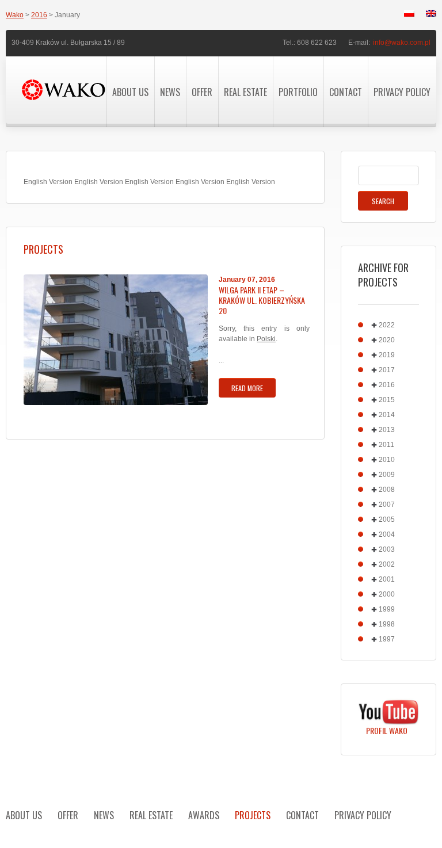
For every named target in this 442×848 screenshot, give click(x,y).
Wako (15, 15)
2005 (387, 519)
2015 (387, 400)
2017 (387, 370)
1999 (387, 609)
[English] (431, 13)
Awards (203, 815)
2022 (387, 325)
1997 (387, 639)
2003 (387, 549)
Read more (247, 388)
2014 (387, 415)
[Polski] (409, 13)
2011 (386, 445)
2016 (39, 15)
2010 (387, 460)
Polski (266, 339)
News (170, 92)
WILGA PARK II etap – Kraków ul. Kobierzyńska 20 (262, 300)
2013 (387, 430)
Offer (202, 92)
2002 (387, 564)
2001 (387, 579)
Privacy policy (402, 92)
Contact (345, 92)
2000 (387, 594)
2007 (387, 505)
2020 (387, 340)
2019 (387, 355)
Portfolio (298, 92)
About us (130, 92)
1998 (387, 624)
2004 (387, 534)
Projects (252, 815)
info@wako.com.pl (401, 43)
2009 (387, 475)
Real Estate (245, 92)
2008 (387, 490)
